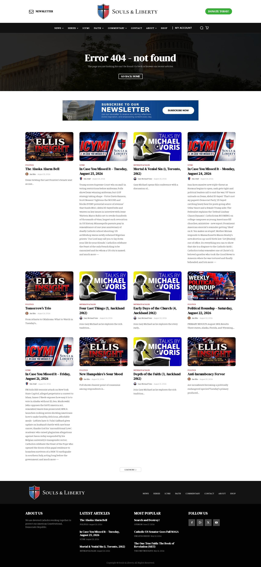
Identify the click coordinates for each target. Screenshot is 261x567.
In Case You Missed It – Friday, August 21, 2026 (47, 376)
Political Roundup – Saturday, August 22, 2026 (210, 310)
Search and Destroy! (147, 520)
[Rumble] (200, 522)
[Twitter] (208, 522)
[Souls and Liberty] (128, 11)
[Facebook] (191, 522)
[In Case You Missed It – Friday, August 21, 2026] (49, 351)
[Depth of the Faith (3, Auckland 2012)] (158, 351)
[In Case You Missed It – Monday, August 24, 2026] (212, 146)
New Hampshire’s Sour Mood (101, 374)
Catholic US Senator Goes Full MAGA (156, 532)
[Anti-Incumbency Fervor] (212, 351)
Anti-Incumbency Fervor (206, 374)
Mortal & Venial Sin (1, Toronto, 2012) (102, 546)
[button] (201, 27)
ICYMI (82, 165)
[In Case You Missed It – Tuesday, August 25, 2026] (103, 146)
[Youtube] (216, 522)
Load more (129, 469)
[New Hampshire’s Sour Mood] (103, 351)
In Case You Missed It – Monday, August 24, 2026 (211, 171)
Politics (29, 165)
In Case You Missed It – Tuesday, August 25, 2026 (99, 533)
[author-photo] (27, 174)
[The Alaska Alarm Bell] (49, 146)
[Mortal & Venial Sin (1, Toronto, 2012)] (158, 146)
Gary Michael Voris (145, 178)
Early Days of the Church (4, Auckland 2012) (155, 310)
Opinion (138, 524)
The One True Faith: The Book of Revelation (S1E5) (154, 545)
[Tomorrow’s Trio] (49, 285)
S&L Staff (87, 178)
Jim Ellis (33, 174)
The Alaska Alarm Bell (42, 169)
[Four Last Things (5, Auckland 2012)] (103, 285)
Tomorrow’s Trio (38, 308)
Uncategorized (142, 536)
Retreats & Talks (142, 165)
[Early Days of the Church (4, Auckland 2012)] (158, 285)
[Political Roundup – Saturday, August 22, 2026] (212, 285)
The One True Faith (143, 550)
